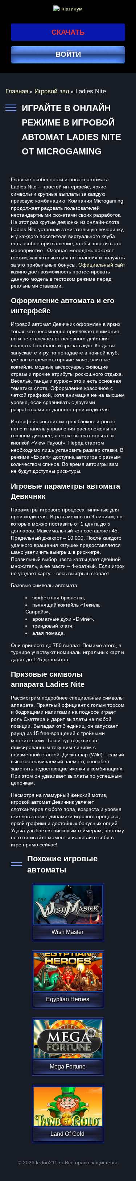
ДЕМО (67, 913)
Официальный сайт (101, 265)
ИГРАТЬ (67, 900)
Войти (68, 54)
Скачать (68, 32)
